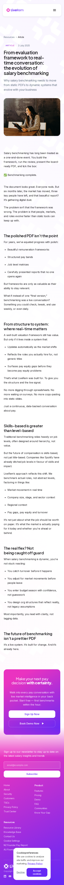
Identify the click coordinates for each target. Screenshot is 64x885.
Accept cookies (37, 872)
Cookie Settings (12, 840)
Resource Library (12, 827)
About (7, 789)
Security (8, 794)
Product (38, 785)
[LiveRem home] (14, 10)
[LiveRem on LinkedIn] (5, 876)
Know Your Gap (42, 812)
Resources (9, 37)
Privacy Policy (11, 807)
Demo (37, 799)
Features (38, 790)
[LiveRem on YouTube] (10, 876)
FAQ (36, 804)
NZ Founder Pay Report (16, 845)
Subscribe (32, 774)
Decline (21, 872)
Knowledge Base (12, 832)
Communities (40, 808)
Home (7, 785)
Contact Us (9, 836)
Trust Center (10, 811)
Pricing (37, 795)
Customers (9, 798)
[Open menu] (54, 10)
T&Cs (6, 802)
